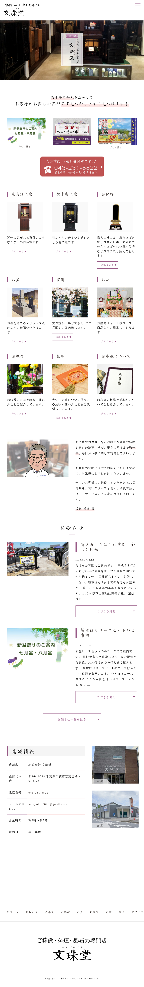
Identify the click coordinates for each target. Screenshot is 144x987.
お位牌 (107, 194)
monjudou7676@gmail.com (47, 804)
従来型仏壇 (66, 194)
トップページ (9, 912)
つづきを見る (106, 611)
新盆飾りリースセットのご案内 (107, 633)
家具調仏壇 (21, 194)
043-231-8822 (38, 792)
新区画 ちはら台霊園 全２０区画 (107, 547)
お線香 (17, 356)
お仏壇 (65, 912)
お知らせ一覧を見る (72, 719)
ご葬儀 (49, 912)
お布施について (116, 356)
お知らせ (31, 912)
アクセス (137, 912)
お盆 (105, 280)
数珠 (60, 356)
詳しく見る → (26, 146)
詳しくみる (18, 251)
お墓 (15, 280)
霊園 (60, 280)
